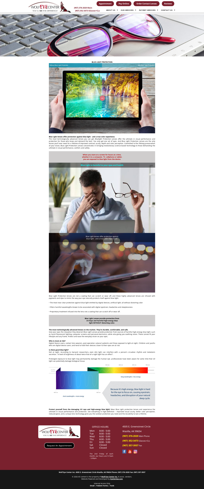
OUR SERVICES (127, 10)
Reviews (168, 3)
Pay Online (124, 3)
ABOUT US (110, 10)
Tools (112, 486)
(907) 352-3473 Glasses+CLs (87, 10)
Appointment (105, 3)
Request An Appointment (59, 445)
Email (92, 486)
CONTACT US (166, 10)
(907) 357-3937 (130, 445)
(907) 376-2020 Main (83, 7)
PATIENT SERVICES (147, 10)
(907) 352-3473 (130, 440)
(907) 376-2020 (130, 436)
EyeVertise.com (116, 479)
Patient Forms (102, 486)
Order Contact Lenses (146, 3)
